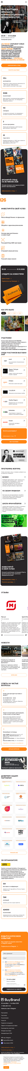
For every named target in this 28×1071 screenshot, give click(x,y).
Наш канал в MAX (8, 1043)
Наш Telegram (7, 1037)
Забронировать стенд (14, 65)
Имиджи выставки (6, 1031)
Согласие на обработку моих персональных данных (14, 962)
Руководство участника (7, 1028)
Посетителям (4, 1018)
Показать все (14, 852)
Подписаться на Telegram (8, 946)
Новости (3, 1020)
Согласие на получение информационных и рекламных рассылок (13, 971)
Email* (5, 958)
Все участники (14, 441)
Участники (4, 1015)
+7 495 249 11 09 (6, 1006)
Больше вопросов (14, 749)
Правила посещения (7, 1023)
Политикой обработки (11, 975)
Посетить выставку (14, 70)
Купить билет (6, 278)
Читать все (14, 675)
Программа (4, 1013)
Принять (6, 1067)
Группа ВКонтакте (8, 1040)
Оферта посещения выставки (9, 1025)
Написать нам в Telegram (8, 1008)
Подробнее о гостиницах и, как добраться (13, 743)
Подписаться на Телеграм (9, 281)
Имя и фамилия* (8, 953)
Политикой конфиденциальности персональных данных (12, 1063)
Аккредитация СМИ (6, 1033)
